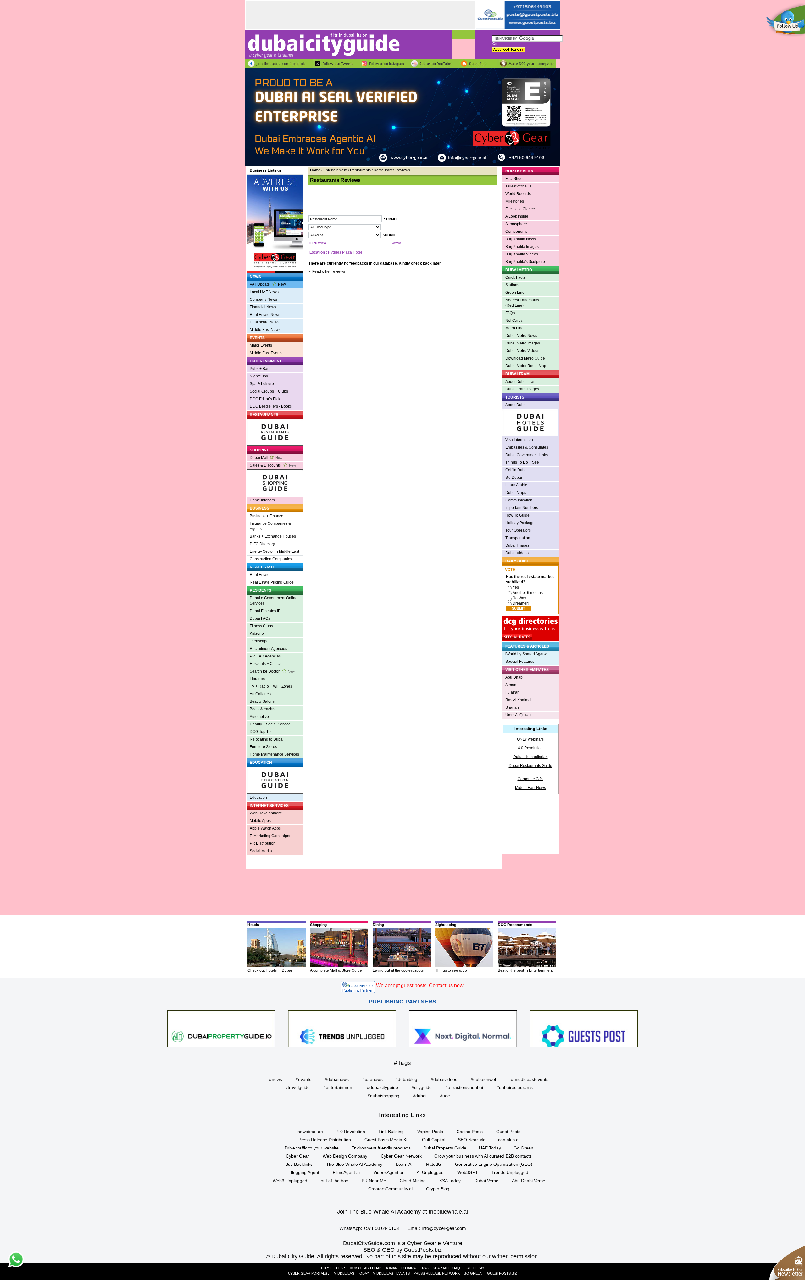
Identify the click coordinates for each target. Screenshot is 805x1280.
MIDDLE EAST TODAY (351, 1273)
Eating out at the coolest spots (398, 970)
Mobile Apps (260, 821)
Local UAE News (264, 292)
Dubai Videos (517, 553)
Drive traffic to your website (312, 1147)
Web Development (265, 813)
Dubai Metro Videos (522, 351)
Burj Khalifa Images (522, 246)
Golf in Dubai (516, 470)
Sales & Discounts (273, 465)
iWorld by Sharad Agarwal (527, 654)
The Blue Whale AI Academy (354, 1164)
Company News (263, 299)
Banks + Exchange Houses (273, 536)
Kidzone (257, 633)
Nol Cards (514, 320)
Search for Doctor (272, 671)
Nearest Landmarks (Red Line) (522, 303)
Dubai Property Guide (444, 1147)
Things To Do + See (522, 462)
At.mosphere (516, 224)
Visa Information (519, 440)
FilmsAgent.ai (346, 1172)
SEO (369, 1250)
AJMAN (391, 1268)
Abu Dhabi (514, 677)
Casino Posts (470, 1131)
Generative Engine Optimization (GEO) (493, 1164)
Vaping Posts (430, 1131)
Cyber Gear (297, 1156)
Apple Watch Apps (265, 828)
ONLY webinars (530, 739)
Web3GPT (467, 1172)
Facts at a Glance (520, 209)
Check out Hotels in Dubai (269, 970)
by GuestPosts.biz (419, 1250)
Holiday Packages (520, 523)
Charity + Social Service (270, 724)
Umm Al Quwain (519, 715)
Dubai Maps (515, 492)
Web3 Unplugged (290, 1180)
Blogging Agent (304, 1172)
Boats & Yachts (262, 709)
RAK (425, 1268)
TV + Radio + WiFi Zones (271, 686)
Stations (512, 285)
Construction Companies (271, 559)
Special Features (519, 661)
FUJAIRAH (409, 1268)
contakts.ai (508, 1139)
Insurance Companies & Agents (270, 526)
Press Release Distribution (324, 1139)
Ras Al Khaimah (519, 700)
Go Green (523, 1147)
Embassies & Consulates (526, 447)
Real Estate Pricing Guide (272, 582)
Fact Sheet (514, 178)
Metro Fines (515, 328)
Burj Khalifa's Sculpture (525, 262)
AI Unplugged (430, 1172)
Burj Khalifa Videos (521, 254)
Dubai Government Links (526, 455)
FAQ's (510, 313)
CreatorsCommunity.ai (390, 1188)
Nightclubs (259, 376)
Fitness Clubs (261, 626)
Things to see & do (451, 970)
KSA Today (450, 1180)
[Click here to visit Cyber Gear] (402, 165)
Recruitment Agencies (268, 648)
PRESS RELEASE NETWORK (437, 1273)
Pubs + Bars (260, 368)
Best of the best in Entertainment (525, 970)
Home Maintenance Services (274, 754)
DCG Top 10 (260, 731)
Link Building (391, 1131)
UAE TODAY (474, 1268)
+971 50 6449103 (381, 1228)
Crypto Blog (437, 1188)
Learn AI (404, 1164)
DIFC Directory (262, 544)
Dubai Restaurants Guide (530, 765)
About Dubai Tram (520, 381)
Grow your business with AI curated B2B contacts (483, 1156)
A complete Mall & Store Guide (336, 970)
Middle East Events (266, 353)
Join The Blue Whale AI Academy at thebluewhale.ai (402, 1212)
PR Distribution (262, 843)
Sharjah (512, 707)
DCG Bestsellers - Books (271, 406)
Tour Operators (518, 530)
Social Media (261, 851)
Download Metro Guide (525, 358)
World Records (518, 194)
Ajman (510, 685)
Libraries (257, 679)
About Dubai (516, 405)
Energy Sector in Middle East (274, 551)
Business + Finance (266, 516)
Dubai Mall (266, 458)
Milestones (514, 201)
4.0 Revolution (530, 748)
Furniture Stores (263, 747)
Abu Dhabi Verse (528, 1180)
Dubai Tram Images (522, 389)
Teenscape (259, 641)
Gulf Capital (433, 1139)
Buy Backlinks (299, 1164)
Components (516, 231)
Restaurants (360, 170)
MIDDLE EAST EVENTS (391, 1273)
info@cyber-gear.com (444, 1228)
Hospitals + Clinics (265, 664)
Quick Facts (515, 277)
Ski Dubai (513, 477)
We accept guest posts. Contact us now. (420, 985)
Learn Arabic (516, 485)
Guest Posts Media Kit (386, 1139)
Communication (518, 500)
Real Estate (259, 575)
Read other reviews (328, 271)
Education (258, 797)
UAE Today (490, 1147)
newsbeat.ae (310, 1131)
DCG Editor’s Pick (265, 399)
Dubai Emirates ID (265, 611)
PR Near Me (374, 1180)
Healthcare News (264, 322)
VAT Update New (268, 284)
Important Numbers (521, 508)
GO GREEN (473, 1273)
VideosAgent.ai (388, 1172)
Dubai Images (517, 545)
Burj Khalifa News (520, 239)
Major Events (261, 345)
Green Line (515, 292)
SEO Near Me (472, 1139)
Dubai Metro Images (522, 343)
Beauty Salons (262, 701)
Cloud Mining (413, 1180)
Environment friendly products (381, 1147)
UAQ (456, 1268)
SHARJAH (441, 1268)
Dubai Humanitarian (530, 757)
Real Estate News (265, 314)
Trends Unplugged (509, 1172)
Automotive (259, 716)
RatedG (433, 1164)
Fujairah (512, 692)
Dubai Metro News (521, 335)
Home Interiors (262, 500)
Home (315, 170)
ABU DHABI (373, 1268)
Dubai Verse (486, 1180)
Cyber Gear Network (401, 1156)
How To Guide (517, 515)
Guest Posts (508, 1131)
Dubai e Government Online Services (273, 601)
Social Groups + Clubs (269, 391)
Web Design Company (345, 1156)
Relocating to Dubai (267, 739)
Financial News (263, 307)
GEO (388, 1250)
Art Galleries (260, 694)
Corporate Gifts (530, 779)
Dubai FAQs (260, 618)
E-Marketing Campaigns (270, 836)
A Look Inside (516, 216)
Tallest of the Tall (519, 186)
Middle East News (265, 329)
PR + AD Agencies (265, 656)
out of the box (334, 1180)
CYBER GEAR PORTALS (307, 1273)
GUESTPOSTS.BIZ (502, 1273)
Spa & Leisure (262, 384)
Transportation (517, 538)
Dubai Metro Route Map (525, 366)
